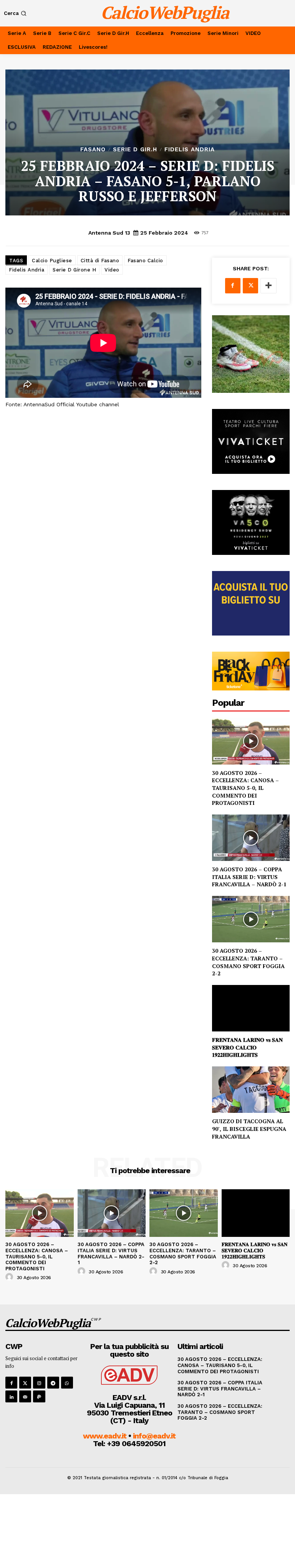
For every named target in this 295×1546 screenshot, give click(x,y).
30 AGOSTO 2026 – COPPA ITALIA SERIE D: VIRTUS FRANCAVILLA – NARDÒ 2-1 (249, 877)
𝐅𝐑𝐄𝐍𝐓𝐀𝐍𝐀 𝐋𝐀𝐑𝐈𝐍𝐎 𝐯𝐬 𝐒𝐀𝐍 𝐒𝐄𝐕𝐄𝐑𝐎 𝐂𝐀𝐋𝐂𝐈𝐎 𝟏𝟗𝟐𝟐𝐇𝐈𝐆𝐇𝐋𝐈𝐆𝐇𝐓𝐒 (247, 1047)
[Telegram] (53, 1383)
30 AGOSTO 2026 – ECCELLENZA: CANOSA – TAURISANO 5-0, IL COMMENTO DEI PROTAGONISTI (245, 787)
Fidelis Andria (189, 149)
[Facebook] (232, 285)
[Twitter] (250, 285)
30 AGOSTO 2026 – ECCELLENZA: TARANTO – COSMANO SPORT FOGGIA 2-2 (248, 962)
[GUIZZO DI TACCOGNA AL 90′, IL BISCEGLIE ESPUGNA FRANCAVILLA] (251, 1089)
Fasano (93, 149)
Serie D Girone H (74, 270)
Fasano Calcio (145, 260)
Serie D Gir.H (135, 149)
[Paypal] (39, 1396)
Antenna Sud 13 (109, 233)
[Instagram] (39, 1383)
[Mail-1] (25, 1396)
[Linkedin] (11, 1396)
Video (111, 270)
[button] (16, 13)
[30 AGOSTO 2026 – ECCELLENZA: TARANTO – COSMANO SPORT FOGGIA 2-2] (251, 919)
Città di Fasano (100, 260)
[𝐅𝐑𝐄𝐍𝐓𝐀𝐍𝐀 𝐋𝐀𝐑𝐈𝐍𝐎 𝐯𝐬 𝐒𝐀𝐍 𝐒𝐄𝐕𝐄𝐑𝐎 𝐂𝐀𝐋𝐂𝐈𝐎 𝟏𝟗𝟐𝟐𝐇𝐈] (251, 1008)
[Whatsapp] (67, 1383)
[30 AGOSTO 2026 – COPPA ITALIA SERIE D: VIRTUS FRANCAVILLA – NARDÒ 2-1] (251, 837)
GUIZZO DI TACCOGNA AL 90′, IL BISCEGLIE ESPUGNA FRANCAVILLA (249, 1128)
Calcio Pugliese (52, 260)
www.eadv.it (104, 1435)
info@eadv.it (154, 1435)
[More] (268, 285)
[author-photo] (10, 1277)
